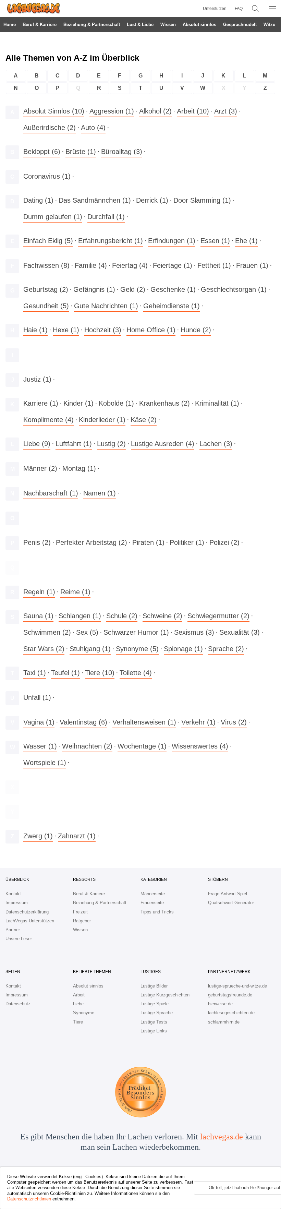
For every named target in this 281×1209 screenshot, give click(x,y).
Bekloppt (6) (41, 151)
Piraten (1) (148, 542)
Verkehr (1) (198, 722)
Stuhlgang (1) (90, 649)
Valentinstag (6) (83, 722)
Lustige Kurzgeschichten (165, 994)
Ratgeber (82, 920)
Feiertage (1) (172, 265)
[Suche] (255, 8)
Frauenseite (152, 902)
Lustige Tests (153, 1022)
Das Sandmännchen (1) (95, 200)
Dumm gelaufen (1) (52, 216)
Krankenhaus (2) (164, 403)
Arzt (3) (225, 111)
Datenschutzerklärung (27, 911)
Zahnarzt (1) (77, 836)
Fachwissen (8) (46, 265)
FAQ (239, 8)
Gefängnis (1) (94, 289)
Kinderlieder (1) (102, 419)
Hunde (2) (196, 330)
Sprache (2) (226, 649)
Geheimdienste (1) (171, 306)
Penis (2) (37, 542)
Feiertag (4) (130, 265)
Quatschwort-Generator (231, 902)
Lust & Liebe (140, 24)
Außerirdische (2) (49, 127)
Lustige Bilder (154, 986)
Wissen (168, 24)
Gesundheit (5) (46, 306)
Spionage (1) (183, 649)
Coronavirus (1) (47, 176)
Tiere (78, 1022)
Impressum (16, 902)
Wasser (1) (40, 746)
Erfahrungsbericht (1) (110, 240)
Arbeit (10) (193, 111)
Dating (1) (38, 200)
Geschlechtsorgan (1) (234, 289)
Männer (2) (40, 468)
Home (9, 24)
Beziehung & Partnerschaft (91, 24)
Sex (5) (87, 632)
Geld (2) (132, 289)
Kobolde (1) (116, 403)
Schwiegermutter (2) (218, 616)
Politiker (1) (187, 542)
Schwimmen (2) (47, 632)
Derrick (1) (152, 200)
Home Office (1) (150, 330)
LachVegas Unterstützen (29, 920)
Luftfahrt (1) (74, 443)
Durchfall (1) (106, 216)
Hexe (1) (66, 330)
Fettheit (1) (214, 265)
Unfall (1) (37, 697)
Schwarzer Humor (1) (136, 632)
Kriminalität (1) (217, 403)
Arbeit (79, 994)
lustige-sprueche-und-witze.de (237, 986)
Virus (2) (234, 722)
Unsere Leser (18, 938)
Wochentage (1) (142, 746)
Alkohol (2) (155, 111)
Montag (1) (79, 468)
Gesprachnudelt (240, 24)
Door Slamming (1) (202, 200)
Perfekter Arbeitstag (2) (91, 542)
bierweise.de (220, 1003)
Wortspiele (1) (44, 762)
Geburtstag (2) (45, 289)
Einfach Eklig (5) (48, 240)
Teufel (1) (65, 673)
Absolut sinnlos (199, 24)
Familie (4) (91, 265)
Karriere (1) (40, 403)
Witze (269, 24)
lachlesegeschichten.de (231, 1012)
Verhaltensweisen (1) (144, 722)
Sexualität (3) (239, 632)
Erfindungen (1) (171, 240)
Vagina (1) (38, 722)
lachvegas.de (221, 1136)
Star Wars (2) (43, 649)
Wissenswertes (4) (200, 746)
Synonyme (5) (137, 649)
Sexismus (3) (194, 632)
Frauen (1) (252, 265)
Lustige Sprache (156, 1012)
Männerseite (152, 893)
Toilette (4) (136, 673)
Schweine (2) (162, 616)
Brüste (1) (80, 151)
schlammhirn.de (224, 1022)
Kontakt (13, 893)
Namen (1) (99, 493)
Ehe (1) (246, 240)
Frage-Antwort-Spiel (227, 893)
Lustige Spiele (154, 1003)
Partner (12, 929)
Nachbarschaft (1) (50, 493)
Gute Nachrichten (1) (106, 306)
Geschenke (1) (173, 289)
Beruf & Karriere (40, 24)
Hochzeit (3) (102, 330)
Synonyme (83, 1012)
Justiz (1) (37, 379)
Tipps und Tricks (157, 911)
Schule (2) (121, 616)
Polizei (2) (224, 542)
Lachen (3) (215, 443)
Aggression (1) (111, 111)
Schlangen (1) (80, 616)
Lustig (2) (111, 443)
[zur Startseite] (31, 8)
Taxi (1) (34, 673)
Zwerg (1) (38, 836)
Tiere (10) (99, 673)
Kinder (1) (78, 403)
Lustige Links (153, 1030)
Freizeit (80, 911)
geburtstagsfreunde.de (230, 994)
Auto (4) (93, 127)
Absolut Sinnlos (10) (53, 111)
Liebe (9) (36, 443)
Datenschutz (17, 1003)
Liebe (78, 1003)
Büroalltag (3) (121, 151)
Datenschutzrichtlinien (29, 1198)
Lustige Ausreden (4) (162, 443)
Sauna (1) (38, 616)
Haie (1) (35, 330)
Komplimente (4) (48, 419)
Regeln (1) (39, 592)
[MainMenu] (272, 8)
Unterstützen (215, 8)
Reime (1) (75, 592)
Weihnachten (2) (87, 746)
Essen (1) (215, 240)
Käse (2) (144, 419)
